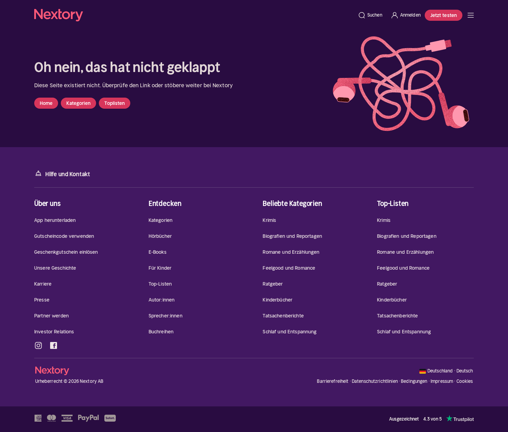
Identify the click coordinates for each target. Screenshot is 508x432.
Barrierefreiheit (332, 381)
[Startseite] (194, 15)
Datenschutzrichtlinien (375, 381)
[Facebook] (53, 345)
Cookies (465, 381)
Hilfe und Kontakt (67, 174)
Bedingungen (414, 381)
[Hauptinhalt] (470, 15)
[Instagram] (38, 345)
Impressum (442, 381)
